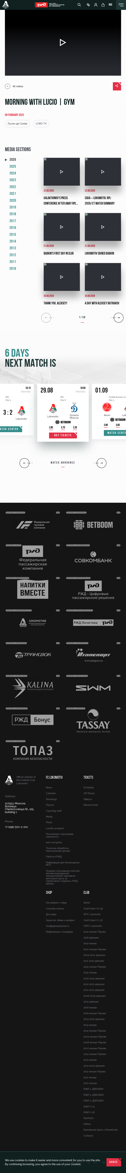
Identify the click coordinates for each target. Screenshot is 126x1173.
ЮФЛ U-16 (89, 1112)
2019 (13, 208)
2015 (13, 235)
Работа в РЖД (54, 856)
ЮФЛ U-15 (89, 1106)
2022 (13, 187)
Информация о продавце (59, 931)
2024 (13, 173)
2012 (13, 255)
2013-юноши (90, 1060)
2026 (13, 160)
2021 (13, 194)
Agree (113, 1162)
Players (50, 805)
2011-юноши (90, 1077)
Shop (49, 893)
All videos (18, 86)
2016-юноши (90, 1007)
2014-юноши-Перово (95, 1030)
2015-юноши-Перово (95, 966)
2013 (13, 248)
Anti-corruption (54, 842)
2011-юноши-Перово (94, 1071)
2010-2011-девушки (94, 990)
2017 (13, 221)
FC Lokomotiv (54, 778)
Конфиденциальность (57, 926)
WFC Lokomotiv (92, 914)
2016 (13, 228)
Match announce (63, 462)
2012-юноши (90, 943)
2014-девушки (91, 1001)
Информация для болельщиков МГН (62, 863)
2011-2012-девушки (94, 961)
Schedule (89, 787)
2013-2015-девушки (94, 1019)
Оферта (88, 799)
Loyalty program (55, 828)
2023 (13, 180)
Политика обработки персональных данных (58, 849)
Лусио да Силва (17, 123)
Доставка (51, 914)
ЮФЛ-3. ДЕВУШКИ (94, 1095)
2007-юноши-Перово (95, 1048)
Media (49, 816)
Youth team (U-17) (93, 920)
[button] (24, 463)
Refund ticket (91, 805)
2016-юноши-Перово (95, 1013)
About (87, 902)
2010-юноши (90, 1083)
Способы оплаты (55, 908)
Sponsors (89, 1118)
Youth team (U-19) (93, 908)
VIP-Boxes (89, 793)
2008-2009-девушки (94, 996)
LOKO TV (41, 123)
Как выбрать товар (56, 902)
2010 (13, 269)
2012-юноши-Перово (95, 931)
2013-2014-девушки (94, 1065)
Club (86, 893)
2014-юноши (90, 1025)
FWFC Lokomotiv (93, 926)
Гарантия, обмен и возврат (60, 920)
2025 (13, 167)
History (87, 1124)
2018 (13, 214)
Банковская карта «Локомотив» (101, 1129)
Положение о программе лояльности (59, 835)
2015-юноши (90, 972)
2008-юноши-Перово (95, 1042)
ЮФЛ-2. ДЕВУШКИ (93, 1100)
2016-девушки (91, 937)
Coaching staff (53, 811)
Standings (51, 799)
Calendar (51, 793)
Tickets (88, 778)
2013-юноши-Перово (95, 1054)
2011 (13, 262)
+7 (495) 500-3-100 (16, 826)
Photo (49, 822)
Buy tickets (63, 435)
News (49, 787)
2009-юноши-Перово (95, 1036)
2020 (13, 201)
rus (110, 4)
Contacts (88, 1135)
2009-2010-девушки (94, 955)
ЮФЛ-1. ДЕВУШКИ (93, 1089)
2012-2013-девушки (94, 984)
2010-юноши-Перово (95, 949)
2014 (13, 242)
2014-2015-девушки (94, 978)
